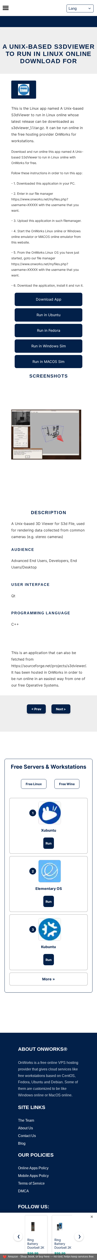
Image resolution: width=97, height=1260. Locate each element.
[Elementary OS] (50, 871)
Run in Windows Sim (48, 346)
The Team (26, 1120)
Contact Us (27, 1136)
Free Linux (34, 784)
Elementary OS (48, 888)
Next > (61, 709)
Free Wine (67, 784)
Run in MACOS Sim (48, 361)
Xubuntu (48, 830)
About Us (25, 1128)
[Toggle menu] (5, 8)
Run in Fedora (48, 330)
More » (48, 979)
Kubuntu (48, 946)
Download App (48, 299)
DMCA (23, 1191)
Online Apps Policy (33, 1168)
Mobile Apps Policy (33, 1176)
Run (49, 843)
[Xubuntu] (50, 813)
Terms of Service (31, 1183)
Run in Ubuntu (48, 315)
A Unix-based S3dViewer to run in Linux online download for (48, 54)
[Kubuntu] (50, 929)
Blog (21, 1143)
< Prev (36, 709)
